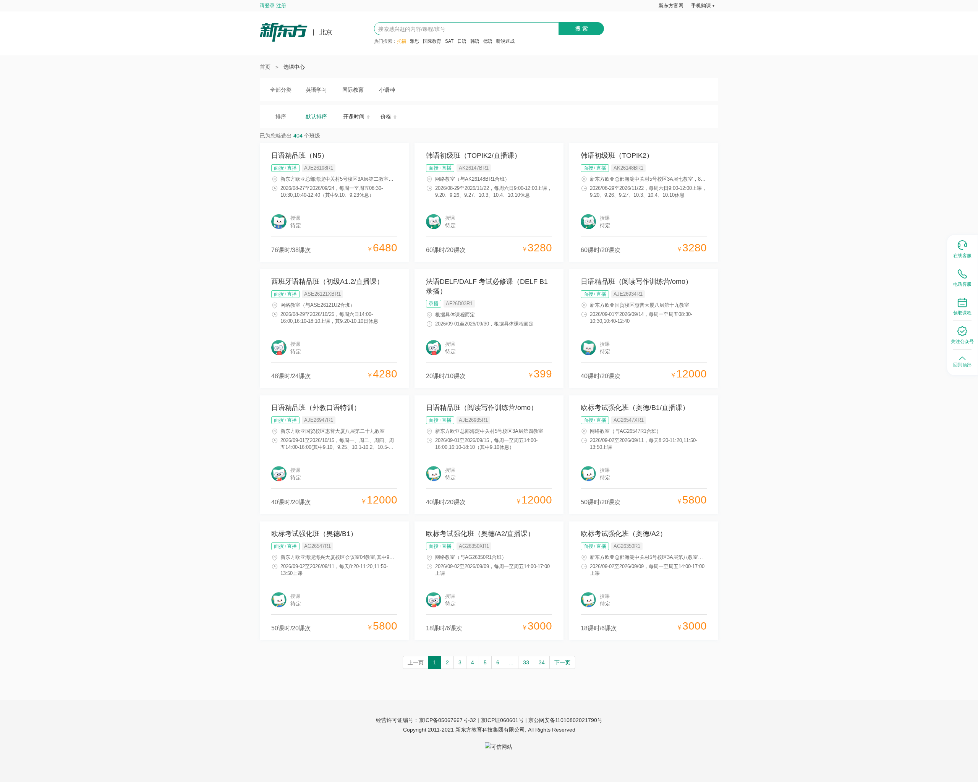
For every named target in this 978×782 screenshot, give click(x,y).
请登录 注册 (273, 5)
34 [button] (542, 662)
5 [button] (485, 662)
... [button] (511, 662)
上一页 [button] (416, 662)
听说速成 (505, 41)
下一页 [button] (562, 662)
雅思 (414, 41)
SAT (449, 41)
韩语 (474, 41)
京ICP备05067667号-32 (447, 720)
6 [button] (497, 662)
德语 (487, 41)
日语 (461, 41)
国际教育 (432, 41)
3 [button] (459, 662)
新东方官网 (671, 5)
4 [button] (472, 662)
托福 (401, 41)
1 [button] (434, 662)
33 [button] (526, 662)
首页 (265, 67)
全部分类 (280, 90)
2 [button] (447, 662)
